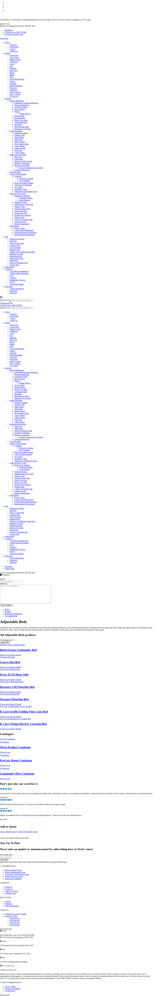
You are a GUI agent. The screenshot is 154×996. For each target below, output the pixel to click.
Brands (7, 53)
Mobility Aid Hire (16, 254)
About (7, 43)
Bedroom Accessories (22, 129)
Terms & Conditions (12, 989)
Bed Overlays (19, 109)
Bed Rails (18, 125)
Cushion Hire (15, 245)
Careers (12, 49)
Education (9, 286)
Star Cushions (15, 94)
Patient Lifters (19, 142)
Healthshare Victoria (17, 280)
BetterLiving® (15, 60)
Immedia (13, 68)
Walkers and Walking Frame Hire (22, 252)
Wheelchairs (14, 226)
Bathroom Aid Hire (17, 239)
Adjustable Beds (20, 122)
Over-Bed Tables (20, 107)
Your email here (6, 855)
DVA (12, 276)
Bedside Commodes (22, 163)
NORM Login (10, 893)
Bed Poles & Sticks (21, 127)
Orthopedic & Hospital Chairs (25, 191)
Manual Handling (21, 133)
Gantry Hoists (19, 146)
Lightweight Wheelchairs (24, 230)
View (89, 20)
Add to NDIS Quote (8, 832)
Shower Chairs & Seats (23, 161)
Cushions (18, 176)
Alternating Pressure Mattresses (26, 103)
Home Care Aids (20, 213)
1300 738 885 (20, 32)
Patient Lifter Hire (16, 258)
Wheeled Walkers (26, 198)
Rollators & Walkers (22, 196)
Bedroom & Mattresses (13, 614)
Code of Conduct (11, 891)
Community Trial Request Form (17, 874)
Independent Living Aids (23, 204)
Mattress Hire (15, 250)
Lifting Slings (19, 153)
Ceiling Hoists (19, 148)
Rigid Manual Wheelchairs (24, 235)
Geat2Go (13, 278)
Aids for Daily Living (18, 194)
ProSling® (14, 90)
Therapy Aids (19, 207)
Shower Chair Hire (17, 243)
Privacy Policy (10, 986)
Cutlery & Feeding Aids (23, 220)
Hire (6, 237)
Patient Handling (16, 86)
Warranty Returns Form (14, 877)
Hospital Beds (19, 118)
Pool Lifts (18, 150)
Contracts (8, 269)
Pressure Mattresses (21, 105)
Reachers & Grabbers (22, 215)
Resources (9, 30)
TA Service (14, 96)
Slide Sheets (19, 138)
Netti (11, 77)
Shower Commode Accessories (31, 168)
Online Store (18, 34)
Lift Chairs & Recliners (23, 185)
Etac (11, 66)
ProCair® (13, 88)
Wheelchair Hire (16, 256)
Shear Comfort (15, 92)
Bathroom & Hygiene (18, 155)
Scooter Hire (14, 265)
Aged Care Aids (20, 211)
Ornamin (13, 84)
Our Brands (14, 47)
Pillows (17, 112)
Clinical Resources (17, 289)
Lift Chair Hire (15, 248)
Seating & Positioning (18, 174)
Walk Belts (18, 140)
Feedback (3, 584)
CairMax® (14, 62)
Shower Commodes (21, 166)
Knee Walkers (24, 200)
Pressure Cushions (26, 179)
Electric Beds (19, 116)
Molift (12, 75)
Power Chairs (19, 228)
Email (2, 579)
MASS (12, 282)
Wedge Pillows (25, 114)
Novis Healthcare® (17, 79)
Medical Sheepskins (22, 224)
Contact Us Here (11, 916)
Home (7, 609)
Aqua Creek (14, 58)
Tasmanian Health (16, 284)
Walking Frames (20, 202)
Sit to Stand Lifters (21, 144)
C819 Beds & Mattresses (19, 271)
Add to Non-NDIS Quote (27, 832)
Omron (12, 81)
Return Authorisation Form (15, 872)
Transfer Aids (19, 135)
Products (8, 99)
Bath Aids (18, 157)
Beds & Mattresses (17, 101)
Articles (8, 902)
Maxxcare (13, 71)
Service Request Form (13, 870)
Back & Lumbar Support (23, 183)
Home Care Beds (21, 120)
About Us (13, 45)
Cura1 (12, 64)
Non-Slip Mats (15, 172)
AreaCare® (14, 55)
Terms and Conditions (13, 879)
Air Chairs (18, 187)
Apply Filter (5, 642)
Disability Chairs (20, 189)
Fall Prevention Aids (22, 209)
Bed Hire (13, 241)
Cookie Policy (10, 991)
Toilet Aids (18, 159)
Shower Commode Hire (19, 263)
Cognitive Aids (20, 222)
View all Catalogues (7, 739)
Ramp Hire (14, 261)
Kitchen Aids (19, 217)
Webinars (13, 293)
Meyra (12, 73)
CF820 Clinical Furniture (19, 274)
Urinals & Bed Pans (22, 170)
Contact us (14, 51)
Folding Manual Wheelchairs (25, 233)
